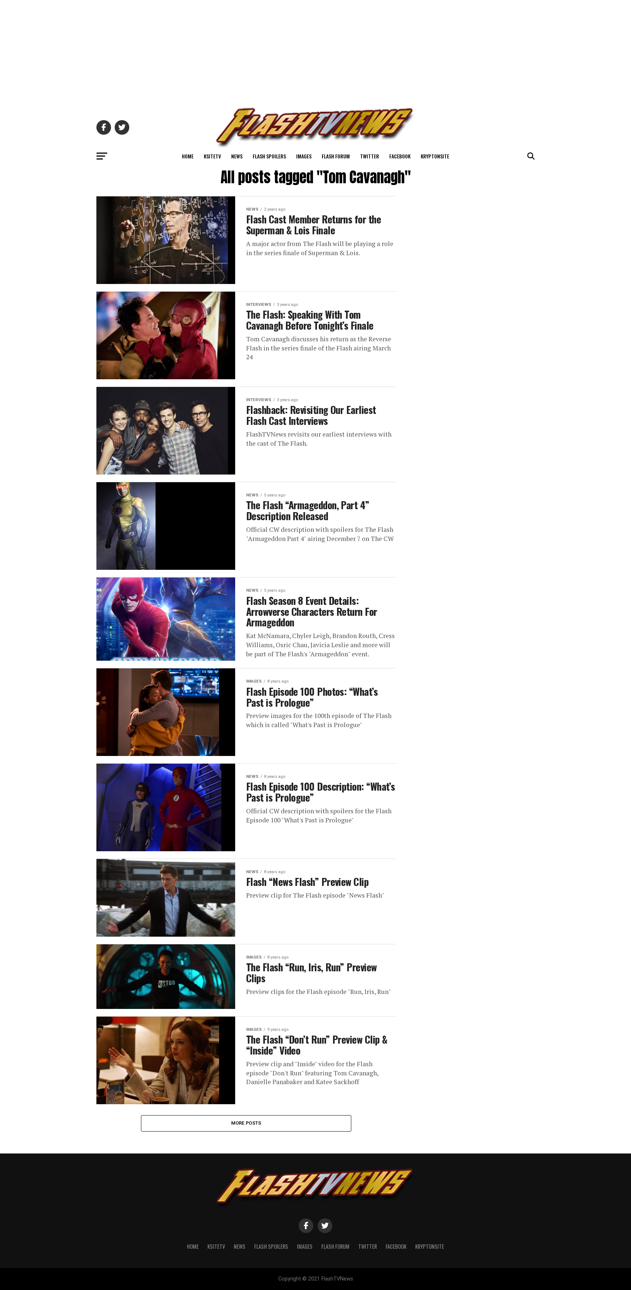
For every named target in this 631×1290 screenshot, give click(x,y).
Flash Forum (336, 156)
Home (188, 156)
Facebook (399, 156)
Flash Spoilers (269, 156)
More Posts (246, 1123)
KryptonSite (435, 156)
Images (303, 156)
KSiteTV (212, 156)
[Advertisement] (315, 51)
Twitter (369, 156)
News (236, 156)
